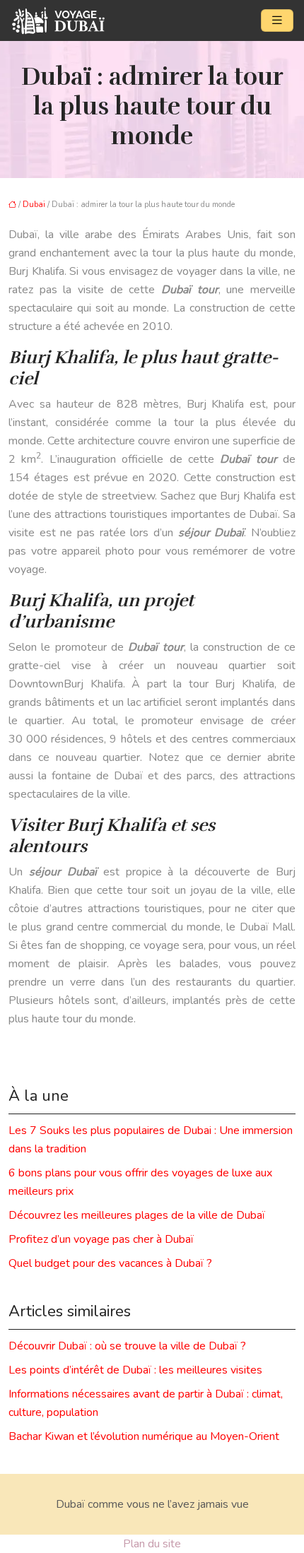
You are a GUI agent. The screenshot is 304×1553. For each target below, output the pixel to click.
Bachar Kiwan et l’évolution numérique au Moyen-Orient (143, 1436)
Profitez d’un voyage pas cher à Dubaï (101, 1239)
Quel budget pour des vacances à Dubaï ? (110, 1263)
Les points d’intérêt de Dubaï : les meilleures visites (135, 1370)
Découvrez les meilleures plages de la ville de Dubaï (136, 1215)
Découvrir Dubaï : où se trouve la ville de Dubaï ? (127, 1346)
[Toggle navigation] (277, 20)
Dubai (34, 204)
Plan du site (152, 1544)
